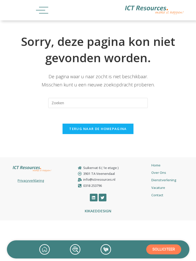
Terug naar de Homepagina (98, 128)
